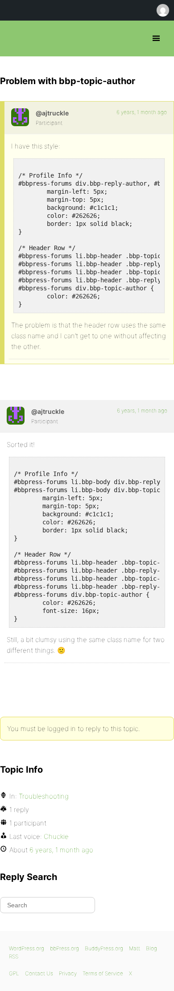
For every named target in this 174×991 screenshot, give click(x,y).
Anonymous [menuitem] (162, 10)
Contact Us (39, 973)
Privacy (68, 973)
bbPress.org (14, 38)
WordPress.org (26, 948)
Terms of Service (103, 973)
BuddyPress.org (104, 948)
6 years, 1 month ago (141, 112)
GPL (14, 973)
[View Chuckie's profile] (20, 117)
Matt (134, 948)
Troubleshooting (44, 796)
